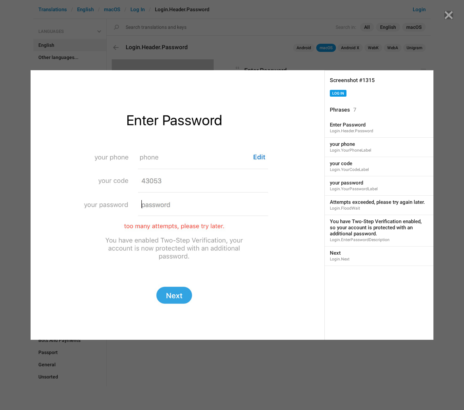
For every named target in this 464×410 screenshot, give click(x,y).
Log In (338, 93)
